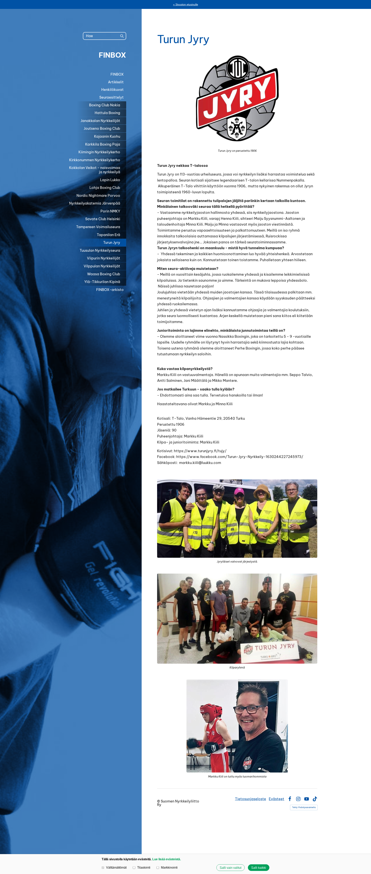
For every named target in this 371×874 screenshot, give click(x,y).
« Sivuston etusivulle (185, 4)
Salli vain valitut (230, 867)
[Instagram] (298, 798)
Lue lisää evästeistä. (166, 859)
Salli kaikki (258, 867)
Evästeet (276, 799)
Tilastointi (143, 867)
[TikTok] (314, 798)
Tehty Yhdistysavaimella (304, 807)
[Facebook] (289, 798)
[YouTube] (306, 798)
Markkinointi (169, 867)
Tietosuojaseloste (250, 799)
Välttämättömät (116, 867)
